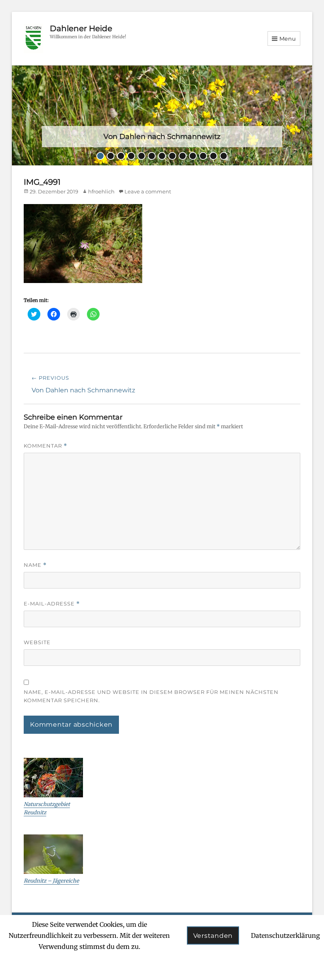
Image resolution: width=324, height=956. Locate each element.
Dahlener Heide (81, 28)
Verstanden (213, 935)
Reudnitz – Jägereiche (51, 880)
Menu (287, 38)
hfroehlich (101, 191)
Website (37, 642)
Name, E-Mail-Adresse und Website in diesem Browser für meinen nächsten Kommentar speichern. (151, 696)
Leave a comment (147, 191)
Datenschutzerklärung (285, 935)
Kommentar (45, 445)
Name (35, 565)
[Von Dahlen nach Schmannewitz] (162, 115)
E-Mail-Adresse (52, 603)
